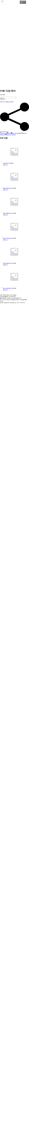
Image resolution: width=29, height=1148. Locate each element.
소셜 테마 (5, 163)
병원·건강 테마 (7, 238)
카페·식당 (7, 101)
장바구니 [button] (5, 164)
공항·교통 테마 (7, 213)
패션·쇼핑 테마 (7, 288)
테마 (12, 101)
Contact (23, 1)
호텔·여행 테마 (7, 188)
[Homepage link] (3, 2)
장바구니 (2, 99)
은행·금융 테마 (7, 263)
